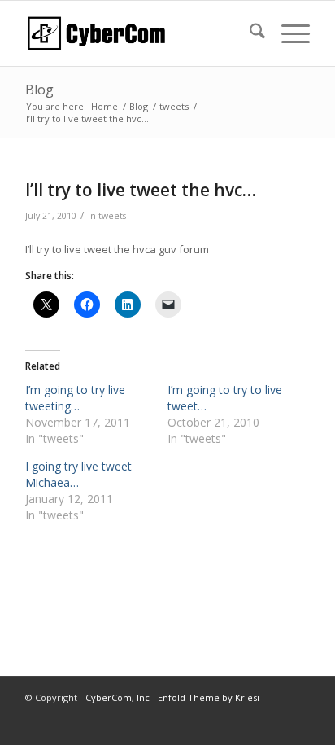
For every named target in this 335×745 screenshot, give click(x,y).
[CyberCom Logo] (139, 33)
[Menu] (287, 33)
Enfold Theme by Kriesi (208, 697)
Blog (39, 90)
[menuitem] (249, 33)
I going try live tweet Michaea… (78, 474)
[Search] (249, 33)
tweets (112, 215)
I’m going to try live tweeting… (75, 398)
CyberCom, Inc (117, 697)
